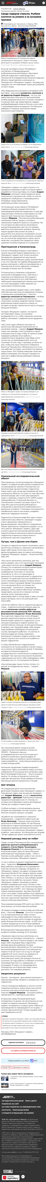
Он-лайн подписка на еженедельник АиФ (21, 1107)
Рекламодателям (21, 1110)
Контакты (6, 1110)
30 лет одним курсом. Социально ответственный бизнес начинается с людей (26, 1084)
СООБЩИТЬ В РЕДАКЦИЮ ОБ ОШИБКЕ (18, 1113)
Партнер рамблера (20, 1171)
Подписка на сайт (10, 1104)
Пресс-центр (31, 1101)
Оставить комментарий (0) (23, 1051)
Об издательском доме (13, 1101)
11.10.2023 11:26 (6, 9)
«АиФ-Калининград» (26, 65)
